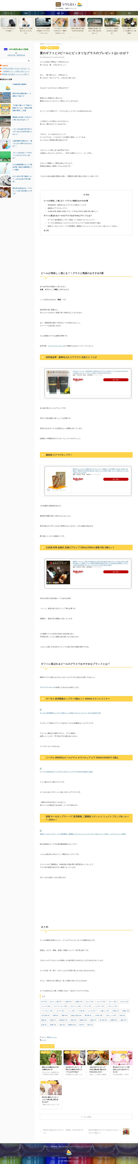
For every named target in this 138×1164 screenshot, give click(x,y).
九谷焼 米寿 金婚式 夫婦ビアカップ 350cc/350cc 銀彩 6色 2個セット (73, 211)
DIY (44, 1001)
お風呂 (78, 1001)
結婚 (93, 1020)
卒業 (55, 1015)
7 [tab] (73, 37)
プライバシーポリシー (76, 1146)
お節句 (68, 1001)
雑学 (129, 13)
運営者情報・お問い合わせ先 (59, 1146)
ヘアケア (60, 1011)
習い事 (103, 1020)
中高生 (115, 1011)
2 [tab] (62, 37)
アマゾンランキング (47, 687)
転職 (53, 1025)
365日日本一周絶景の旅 (16, 55)
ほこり (89, 1001)
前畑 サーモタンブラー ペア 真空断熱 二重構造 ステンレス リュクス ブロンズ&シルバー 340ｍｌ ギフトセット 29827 (83, 834)
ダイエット (75, 1006)
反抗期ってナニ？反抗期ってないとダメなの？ (8, 31)
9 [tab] (77, 37)
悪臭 (44, 1020)
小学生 (98, 1015)
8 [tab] (75, 37)
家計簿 (88, 1015)
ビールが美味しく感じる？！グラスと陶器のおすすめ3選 (66, 201)
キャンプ (101, 1001)
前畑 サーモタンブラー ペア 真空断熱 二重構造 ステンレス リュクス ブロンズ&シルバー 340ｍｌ (83, 226)
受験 (64, 1015)
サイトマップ (90, 1146)
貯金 (44, 1025)
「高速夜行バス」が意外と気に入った (15, 71)
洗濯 (53, 1020)
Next (135, 27)
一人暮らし (104, 1011)
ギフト (43, 13)
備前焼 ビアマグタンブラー (57, 208)
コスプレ (124, 1001)
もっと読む (87, 1117)
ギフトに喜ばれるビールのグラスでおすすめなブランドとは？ (68, 215)
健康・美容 (60, 13)
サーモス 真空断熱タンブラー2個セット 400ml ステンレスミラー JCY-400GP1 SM (70, 713)
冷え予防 (45, 1015)
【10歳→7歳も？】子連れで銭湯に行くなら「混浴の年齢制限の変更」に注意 (22, 107)
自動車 (113, 1020)
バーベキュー (46, 1011)
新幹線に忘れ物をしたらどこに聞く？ (15, 74)
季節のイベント (52, 1037)
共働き (125, 1011)
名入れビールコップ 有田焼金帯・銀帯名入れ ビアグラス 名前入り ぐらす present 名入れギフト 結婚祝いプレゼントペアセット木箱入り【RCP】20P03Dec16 (100, 372)
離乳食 (72, 1025)
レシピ (91, 1011)
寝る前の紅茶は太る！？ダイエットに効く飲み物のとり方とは (22, 190)
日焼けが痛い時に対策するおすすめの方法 (60, 30)
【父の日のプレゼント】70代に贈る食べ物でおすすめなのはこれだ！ (97, 1069)
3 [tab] (64, 37)
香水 (90, 1025)
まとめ (46, 230)
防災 (62, 1025)
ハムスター (99, 1006)
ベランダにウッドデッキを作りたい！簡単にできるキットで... (43, 31)
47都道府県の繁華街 (19, 84)
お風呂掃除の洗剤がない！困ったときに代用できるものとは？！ (22, 143)
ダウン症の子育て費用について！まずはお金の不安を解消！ (22, 178)
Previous (3, 27)
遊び (112, 13)
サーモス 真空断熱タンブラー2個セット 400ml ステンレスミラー (71, 220)
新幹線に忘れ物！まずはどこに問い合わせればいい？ (77, 31)
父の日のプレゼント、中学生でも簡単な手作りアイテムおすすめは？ (74, 1069)
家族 (25, 13)
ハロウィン (112, 1006)
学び (94, 13)
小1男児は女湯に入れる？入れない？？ (16, 68)
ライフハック (8, 13)
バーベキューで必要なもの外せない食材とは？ (94, 31)
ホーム (46, 1146)
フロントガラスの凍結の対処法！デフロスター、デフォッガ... (25, 31)
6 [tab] (71, 37)
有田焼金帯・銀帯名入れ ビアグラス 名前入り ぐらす (67, 205)
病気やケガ (77, 13)
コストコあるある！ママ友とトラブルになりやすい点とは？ (22, 155)
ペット (70, 1011)
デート (87, 1006)
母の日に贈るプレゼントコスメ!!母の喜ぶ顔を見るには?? (50, 1099)
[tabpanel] (8, 26)
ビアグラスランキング (56, 346)
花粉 (123, 1020)
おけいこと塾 (55, 1001)
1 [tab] (60, 37)
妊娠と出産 (76, 1015)
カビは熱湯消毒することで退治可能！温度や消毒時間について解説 (22, 167)
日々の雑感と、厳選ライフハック (69, 1158)
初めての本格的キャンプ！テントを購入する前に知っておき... (129, 31)
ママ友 (81, 1011)
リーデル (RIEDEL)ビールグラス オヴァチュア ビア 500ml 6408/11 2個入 (74, 223)
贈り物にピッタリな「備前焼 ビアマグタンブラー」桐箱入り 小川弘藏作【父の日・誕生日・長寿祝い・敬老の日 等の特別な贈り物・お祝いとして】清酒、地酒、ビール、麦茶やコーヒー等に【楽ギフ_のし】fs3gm (101, 470)
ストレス (45, 1006)
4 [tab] (66, 37)
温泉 (73, 1020)
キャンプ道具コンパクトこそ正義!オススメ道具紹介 (112, 31)
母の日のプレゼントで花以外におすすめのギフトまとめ (121, 1069)
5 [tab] (68, 37)
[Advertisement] (86, 252)
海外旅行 (63, 1020)
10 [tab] (79, 37)
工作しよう (111, 1015)
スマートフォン (60, 1006)
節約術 (83, 1020)
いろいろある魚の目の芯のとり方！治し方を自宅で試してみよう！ (22, 131)
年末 (122, 1015)
